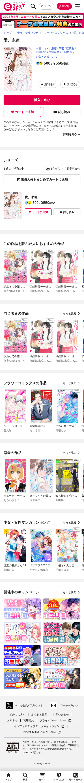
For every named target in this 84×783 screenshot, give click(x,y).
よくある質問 (39, 714)
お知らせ (12, 720)
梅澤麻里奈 (55, 52)
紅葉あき (71, 48)
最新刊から (73, 168)
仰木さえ (69, 52)
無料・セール (75, 779)
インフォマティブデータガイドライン (37, 726)
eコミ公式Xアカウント (25, 706)
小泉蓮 (53, 48)
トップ (8, 779)
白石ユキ (41, 48)
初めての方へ (17, 714)
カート (42, 780)
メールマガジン (69, 705)
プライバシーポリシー (55, 720)
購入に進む (42, 100)
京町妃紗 (41, 52)
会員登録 (64, 6)
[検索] (33, 6)
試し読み (64, 112)
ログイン (46, 6)
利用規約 (28, 720)
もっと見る (69, 313)
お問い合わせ (61, 714)
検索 (25, 779)
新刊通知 (49, 84)
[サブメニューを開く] (77, 6)
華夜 (61, 48)
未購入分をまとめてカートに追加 (44, 179)
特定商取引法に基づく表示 (42, 732)
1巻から (55, 168)
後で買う (72, 84)
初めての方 (59, 779)
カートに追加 (24, 112)
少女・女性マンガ (46, 56)
